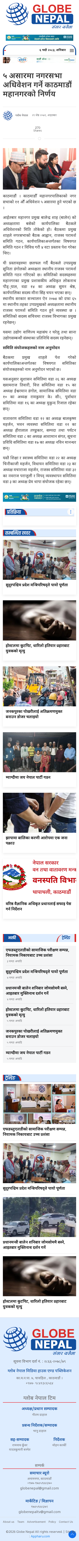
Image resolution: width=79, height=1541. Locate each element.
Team (20, 1521)
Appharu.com (40, 1537)
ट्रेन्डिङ (10, 1078)
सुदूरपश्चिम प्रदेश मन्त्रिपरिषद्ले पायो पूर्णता (37, 585)
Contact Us (66, 1521)
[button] (72, 50)
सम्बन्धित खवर (17, 533)
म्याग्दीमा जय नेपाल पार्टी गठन (28, 777)
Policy (52, 1521)
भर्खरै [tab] (12, 938)
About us (8, 1521)
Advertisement (36, 1521)
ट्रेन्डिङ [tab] (66, 938)
